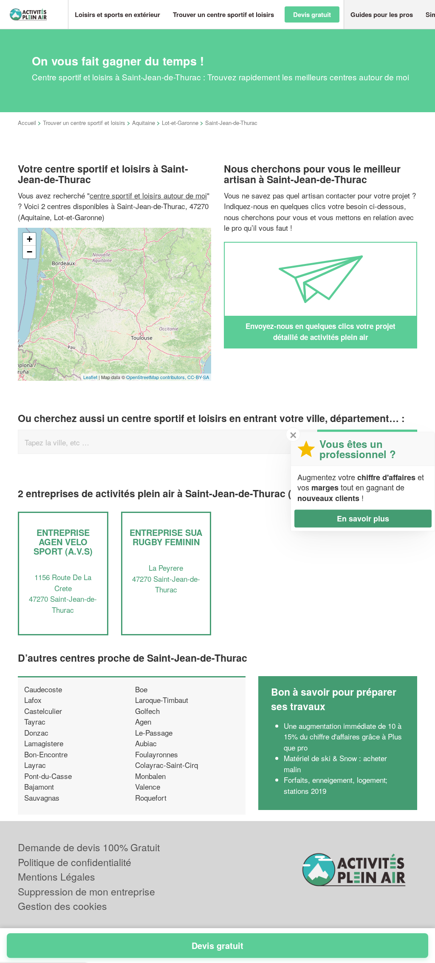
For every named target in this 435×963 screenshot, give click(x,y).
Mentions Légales (56, 877)
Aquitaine (143, 123)
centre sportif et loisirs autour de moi (148, 195)
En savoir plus (363, 518)
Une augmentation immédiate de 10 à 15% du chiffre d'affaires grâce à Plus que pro (343, 736)
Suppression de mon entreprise (86, 891)
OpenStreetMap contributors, (156, 377)
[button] (117, 15)
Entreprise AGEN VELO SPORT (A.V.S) (63, 541)
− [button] (29, 251)
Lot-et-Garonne (180, 123)
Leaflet (90, 377)
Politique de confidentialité (74, 862)
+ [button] (29, 239)
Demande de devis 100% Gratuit (89, 847)
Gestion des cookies (62, 906)
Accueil (27, 123)
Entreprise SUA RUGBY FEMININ (166, 537)
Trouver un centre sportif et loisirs (84, 123)
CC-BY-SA (198, 377)
